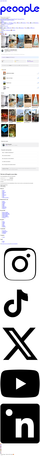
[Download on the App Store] (5, 243)
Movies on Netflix (5, 212)
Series (5, 19)
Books (16, 19)
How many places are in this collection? (20, 158)
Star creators (4, 230)
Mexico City (4, 206)
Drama (3, 221)
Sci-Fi (3, 224)
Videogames (19, 19)
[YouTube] (20, 403)
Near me (33, 27)
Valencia (3, 203)
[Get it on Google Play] (14, 243)
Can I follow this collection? (20, 161)
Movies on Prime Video (6, 214)
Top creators (2, 30)
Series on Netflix (5, 215)
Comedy (3, 222)
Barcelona (3, 202)
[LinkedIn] (20, 443)
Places (23, 19)
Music (13, 19)
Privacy (3, 241)
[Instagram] (20, 283)
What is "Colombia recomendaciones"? (20, 152)
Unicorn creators (4, 231)
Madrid (3, 201)
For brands (13, 30)
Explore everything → (5, 197)
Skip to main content (3, 0)
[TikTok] (20, 323)
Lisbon (3, 205)
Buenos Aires (4, 207)
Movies (2, 19)
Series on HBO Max (5, 216)
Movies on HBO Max (5, 213)
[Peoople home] (20, 16)
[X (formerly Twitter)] (20, 363)
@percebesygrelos (7, 51)
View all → (4, 208)
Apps (31, 22)
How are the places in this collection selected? (20, 164)
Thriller (3, 223)
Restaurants (9, 19)
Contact (1, 32)
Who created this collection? (20, 155)
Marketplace (36, 22)
